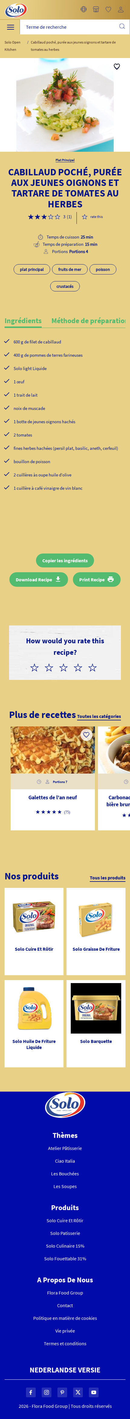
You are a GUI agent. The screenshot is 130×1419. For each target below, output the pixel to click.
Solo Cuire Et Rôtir (65, 1220)
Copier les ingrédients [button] (65, 560)
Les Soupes (65, 1186)
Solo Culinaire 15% (65, 1246)
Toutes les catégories (99, 716)
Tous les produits (107, 878)
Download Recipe (34, 579)
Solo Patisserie (65, 1233)
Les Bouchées (65, 1174)
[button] (83, 9)
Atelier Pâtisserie (65, 1148)
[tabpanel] (65, 425)
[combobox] (75, 27)
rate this (96, 216)
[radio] (37, 666)
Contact (65, 1305)
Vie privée (65, 1331)
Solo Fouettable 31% (65, 1258)
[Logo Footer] (65, 1095)
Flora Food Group (65, 1293)
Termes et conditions (65, 1343)
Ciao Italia (65, 1161)
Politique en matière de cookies (65, 1318)
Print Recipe (92, 579)
